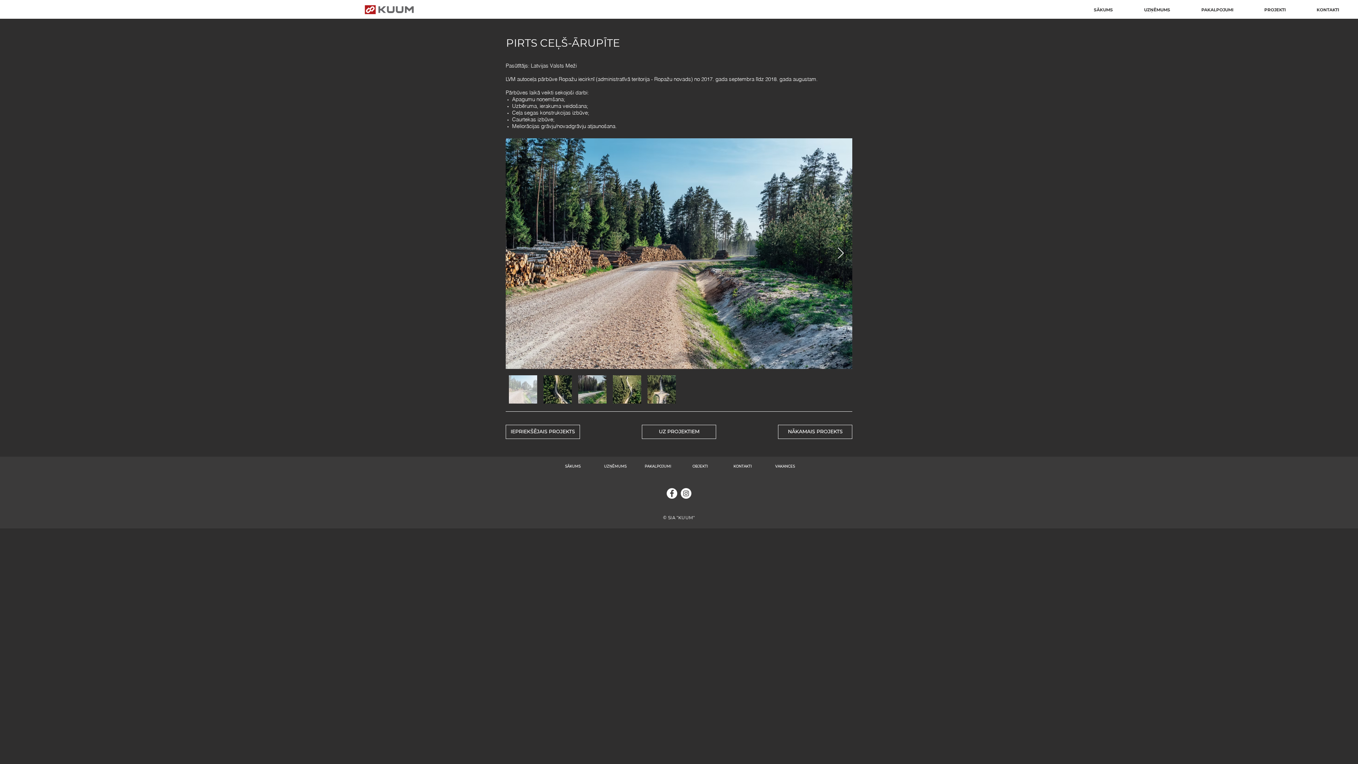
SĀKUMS (573, 466)
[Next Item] (840, 254)
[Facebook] (672, 493)
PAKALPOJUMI (658, 466)
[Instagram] (686, 493)
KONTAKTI (742, 466)
